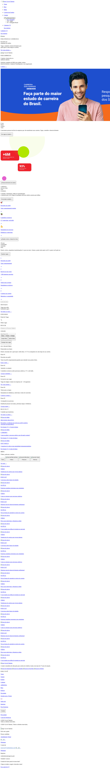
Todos (2, 335)
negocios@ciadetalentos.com (8, 747)
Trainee (7, 335)
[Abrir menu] (1, 302)
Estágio (12, 335)
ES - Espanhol (10, 19)
